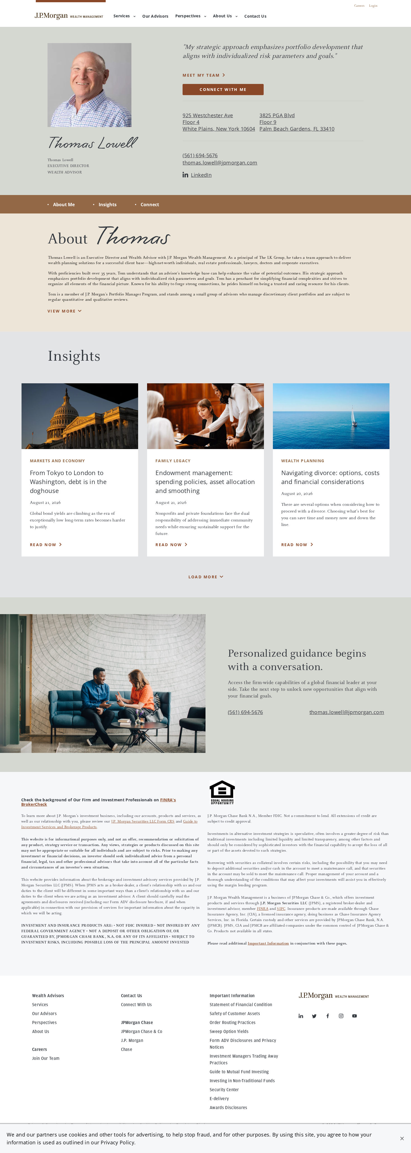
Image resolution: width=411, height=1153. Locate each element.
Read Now (43, 544)
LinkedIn (201, 175)
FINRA (262, 909)
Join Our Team (46, 1058)
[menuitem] (155, 16)
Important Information (268, 944)
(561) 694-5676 (245, 712)
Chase (127, 1049)
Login (373, 6)
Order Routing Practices (233, 1022)
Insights (108, 204)
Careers (359, 6)
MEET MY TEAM (201, 75)
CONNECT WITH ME (223, 89)
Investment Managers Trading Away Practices (244, 1059)
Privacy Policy (117, 1142)
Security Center (224, 1090)
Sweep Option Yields (229, 1031)
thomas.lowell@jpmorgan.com (220, 162)
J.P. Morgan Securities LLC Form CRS (143, 822)
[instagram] (345, 1017)
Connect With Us (136, 1004)
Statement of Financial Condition (241, 1004)
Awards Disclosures (228, 1107)
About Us (222, 15)
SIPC (281, 909)
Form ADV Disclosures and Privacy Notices (243, 1043)
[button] (402, 1138)
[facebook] (332, 1017)
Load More (203, 576)
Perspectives (187, 15)
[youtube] (354, 1017)
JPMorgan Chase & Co (141, 1031)
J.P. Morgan (132, 1040)
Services (122, 15)
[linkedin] (305, 1017)
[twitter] (318, 1017)
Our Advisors (44, 1013)
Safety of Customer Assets (235, 1013)
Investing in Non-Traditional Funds (242, 1081)
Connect (150, 204)
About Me (64, 204)
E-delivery (219, 1098)
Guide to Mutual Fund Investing (239, 1072)
